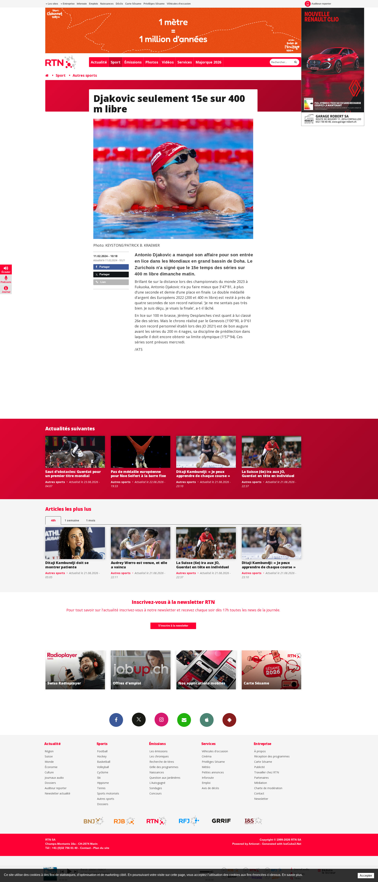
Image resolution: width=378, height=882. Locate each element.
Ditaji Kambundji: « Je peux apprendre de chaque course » (203, 473)
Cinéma (206, 756)
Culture (49, 772)
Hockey (102, 756)
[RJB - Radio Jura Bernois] (124, 821)
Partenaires (261, 777)
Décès (119, 3)
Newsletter (261, 799)
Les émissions (158, 751)
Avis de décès (210, 788)
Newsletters (184, 720)
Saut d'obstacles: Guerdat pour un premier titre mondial (73, 473)
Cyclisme (102, 772)
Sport (115, 62)
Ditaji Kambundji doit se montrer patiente (66, 564)
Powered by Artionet (245, 843)
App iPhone (207, 720)
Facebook (116, 720)
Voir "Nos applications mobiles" (141, 669)
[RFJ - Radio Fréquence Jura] (189, 821)
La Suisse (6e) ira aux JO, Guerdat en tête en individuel (268, 473)
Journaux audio (54, 777)
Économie (51, 767)
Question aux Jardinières (164, 777)
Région (49, 751)
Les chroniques (159, 756)
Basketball (103, 762)
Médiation (260, 783)
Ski (99, 777)
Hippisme (103, 783)
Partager (104, 266)
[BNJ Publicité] (92, 821)
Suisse (49, 756)
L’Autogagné (157, 783)
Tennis (101, 788)
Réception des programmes (272, 756)
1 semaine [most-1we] (72, 520)
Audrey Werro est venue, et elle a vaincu (139, 564)
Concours (155, 793)
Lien (103, 282)
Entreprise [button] (68, 3)
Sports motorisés (108, 793)
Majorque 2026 (208, 62)
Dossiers (50, 783)
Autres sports (85, 75)
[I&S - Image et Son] (253, 821)
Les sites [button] (52, 3)
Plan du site (101, 847)
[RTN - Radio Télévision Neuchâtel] (156, 821)
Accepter (366, 875)
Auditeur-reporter (321, 3)
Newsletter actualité (57, 793)
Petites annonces (213, 772)
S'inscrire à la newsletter (173, 625)
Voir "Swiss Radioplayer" (272, 669)
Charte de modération (268, 788)
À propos (260, 751)
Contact (259, 793)
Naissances (107, 3)
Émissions (133, 62)
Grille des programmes (163, 767)
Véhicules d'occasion (179, 3)
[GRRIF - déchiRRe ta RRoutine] (221, 821)
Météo (206, 767)
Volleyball (103, 767)
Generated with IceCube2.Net (281, 843)
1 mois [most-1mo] (90, 520)
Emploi (206, 783)
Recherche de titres (161, 762)
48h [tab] (53, 520)
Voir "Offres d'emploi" (75, 669)
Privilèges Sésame (154, 3)
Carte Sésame (133, 3)
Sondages (155, 788)
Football (102, 751)
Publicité (259, 767)
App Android (229, 720)
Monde (49, 762)
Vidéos (168, 62)
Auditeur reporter (56, 788)
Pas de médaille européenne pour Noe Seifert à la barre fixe (138, 473)
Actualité (99, 62)
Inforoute (82, 3)
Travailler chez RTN (266, 772)
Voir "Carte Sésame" (206, 669)
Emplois (93, 3)
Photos (151, 62)
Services (184, 62)
